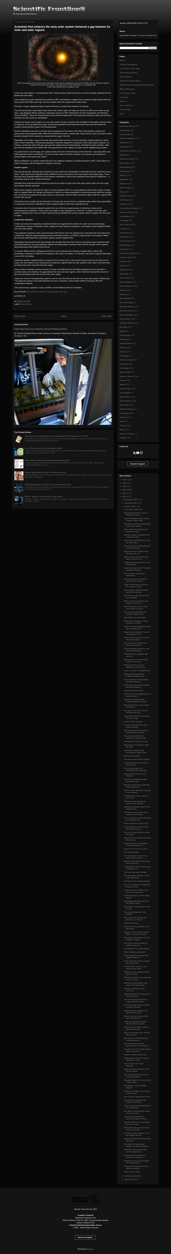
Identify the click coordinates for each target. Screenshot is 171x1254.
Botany (122, 192)
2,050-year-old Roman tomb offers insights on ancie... (135, 1023)
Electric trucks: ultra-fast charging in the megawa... (137, 791)
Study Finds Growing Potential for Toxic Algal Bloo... (137, 1107)
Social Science (125, 397)
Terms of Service (126, 105)
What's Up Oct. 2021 (132, 1172)
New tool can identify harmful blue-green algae (135, 780)
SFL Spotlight (125, 393)
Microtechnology (126, 302)
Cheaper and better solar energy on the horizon (137, 1092)
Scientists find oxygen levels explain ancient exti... (135, 1101)
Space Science (26, 304)
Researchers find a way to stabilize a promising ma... (135, 666)
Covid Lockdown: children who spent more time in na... (136, 891)
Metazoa (123, 294)
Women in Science (127, 434)
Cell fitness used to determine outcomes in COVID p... (135, 813)
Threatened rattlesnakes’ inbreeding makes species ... (136, 1118)
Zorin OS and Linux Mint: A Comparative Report (43, 448)
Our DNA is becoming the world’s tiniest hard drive (137, 1112)
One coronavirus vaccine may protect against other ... (135, 857)
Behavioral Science (127, 159)
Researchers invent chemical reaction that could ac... (135, 580)
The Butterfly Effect (131, 852)
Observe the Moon (131, 923)
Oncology (123, 327)
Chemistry (124, 204)
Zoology (123, 438)
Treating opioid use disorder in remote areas (136, 764)
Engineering (124, 233)
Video (122, 421)
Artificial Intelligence (127, 138)
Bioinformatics (125, 171)
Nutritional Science (127, 323)
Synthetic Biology (126, 409)
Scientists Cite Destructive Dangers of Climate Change (136, 1145)
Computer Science (127, 212)
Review (122, 384)
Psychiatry (124, 364)
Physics (123, 352)
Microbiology (125, 298)
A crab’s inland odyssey (133, 722)
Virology (123, 425)
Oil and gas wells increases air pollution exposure (136, 944)
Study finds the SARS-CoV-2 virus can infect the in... (137, 541)
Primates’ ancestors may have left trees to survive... (137, 978)
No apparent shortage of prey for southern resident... (137, 939)
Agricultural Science (127, 126)
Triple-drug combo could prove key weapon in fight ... (136, 585)
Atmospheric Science (128, 151)
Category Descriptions (128, 64)
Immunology (124, 278)
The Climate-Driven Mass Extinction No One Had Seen (136, 1045)
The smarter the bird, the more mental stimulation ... (136, 1076)
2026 (124, 480)
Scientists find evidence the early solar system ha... (137, 862)
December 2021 (131, 500)
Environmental (125, 241)
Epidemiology (125, 245)
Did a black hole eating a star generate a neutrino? (135, 919)
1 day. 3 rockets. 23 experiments (137, 671)
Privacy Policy (125, 110)
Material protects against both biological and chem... (135, 1012)
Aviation (123, 155)
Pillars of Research (127, 89)
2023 (124, 490)
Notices (122, 60)
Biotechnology (125, 188)
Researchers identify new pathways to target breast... (135, 737)
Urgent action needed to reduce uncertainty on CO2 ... (136, 633)
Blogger (90, 1249)
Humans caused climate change (136, 759)
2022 (124, 493)
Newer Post (19, 316)
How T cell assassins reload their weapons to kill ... (137, 886)
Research (123, 380)
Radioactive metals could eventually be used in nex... (135, 751)
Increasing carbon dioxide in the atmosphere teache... (136, 1134)
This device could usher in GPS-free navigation (136, 596)
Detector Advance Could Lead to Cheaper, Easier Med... (137, 519)
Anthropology (125, 130)
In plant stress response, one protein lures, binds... (135, 967)
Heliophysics (124, 270)
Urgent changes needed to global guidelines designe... (137, 569)
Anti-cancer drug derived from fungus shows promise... (136, 1000)
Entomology (124, 237)
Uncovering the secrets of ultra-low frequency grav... (136, 828)
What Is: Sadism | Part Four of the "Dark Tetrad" (44, 497)
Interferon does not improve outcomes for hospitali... (135, 802)
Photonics (123, 348)
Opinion (123, 331)
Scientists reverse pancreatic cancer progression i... (135, 1151)
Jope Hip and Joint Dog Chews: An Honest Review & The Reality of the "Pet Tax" (56, 436)
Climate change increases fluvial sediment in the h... (136, 536)
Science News (125, 389)
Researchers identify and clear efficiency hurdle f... (136, 1167)
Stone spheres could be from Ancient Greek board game (47, 460)
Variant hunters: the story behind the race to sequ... (137, 1123)
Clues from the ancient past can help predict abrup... (136, 639)
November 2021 (131, 503)
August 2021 (129, 1179)
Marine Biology (125, 282)
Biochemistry (125, 163)
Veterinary (124, 417)
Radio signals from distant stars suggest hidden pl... (136, 956)
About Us (123, 101)
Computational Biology (128, 208)
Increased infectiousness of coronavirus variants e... (135, 1156)
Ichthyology (124, 274)
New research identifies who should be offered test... (135, 613)
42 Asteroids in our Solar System (137, 949)
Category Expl (125, 196)
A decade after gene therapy (135, 872)
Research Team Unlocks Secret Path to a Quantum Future (136, 933)
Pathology (123, 339)
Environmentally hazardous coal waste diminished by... (136, 650)
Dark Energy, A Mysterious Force (137, 1097)
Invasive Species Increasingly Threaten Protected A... (135, 844)
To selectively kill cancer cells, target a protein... (135, 726)
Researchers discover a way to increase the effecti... (136, 622)
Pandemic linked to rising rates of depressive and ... (137, 995)
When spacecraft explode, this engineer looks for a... (136, 602)
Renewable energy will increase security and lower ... (136, 1129)
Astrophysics (125, 147)
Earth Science (125, 225)
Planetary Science (127, 360)
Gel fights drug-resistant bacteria (137, 881)
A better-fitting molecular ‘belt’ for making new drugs (45, 472)
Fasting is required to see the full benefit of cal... (137, 808)
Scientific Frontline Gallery (130, 81)
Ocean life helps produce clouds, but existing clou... (137, 962)
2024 (124, 486)
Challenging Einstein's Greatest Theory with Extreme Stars (48, 484)
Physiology (124, 356)
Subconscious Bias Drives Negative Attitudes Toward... (136, 700)
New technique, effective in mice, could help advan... (137, 877)
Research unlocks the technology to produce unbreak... (137, 525)
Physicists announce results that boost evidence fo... (136, 786)
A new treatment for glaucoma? (136, 823)
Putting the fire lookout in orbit (136, 741)
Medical (123, 290)
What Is (123, 430)
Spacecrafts (124, 405)
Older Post (107, 316)
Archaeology (124, 134)
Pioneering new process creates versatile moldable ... (136, 686)
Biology (122, 175)
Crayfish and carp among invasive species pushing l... (137, 1050)
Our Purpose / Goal (127, 93)
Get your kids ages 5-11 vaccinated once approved (135, 769)
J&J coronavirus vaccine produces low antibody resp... (137, 819)
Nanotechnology (126, 315)
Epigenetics (124, 249)
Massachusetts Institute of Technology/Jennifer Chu (46, 292)
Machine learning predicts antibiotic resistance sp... (134, 675)
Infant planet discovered (133, 691)
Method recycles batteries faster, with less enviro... (137, 973)
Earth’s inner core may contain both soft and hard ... (136, 1017)
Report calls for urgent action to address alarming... (136, 1028)
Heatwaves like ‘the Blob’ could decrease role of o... (136, 552)
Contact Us (124, 97)
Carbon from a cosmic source (135, 849)
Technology (124, 413)
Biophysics (124, 184)
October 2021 (130, 506)
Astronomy (124, 143)
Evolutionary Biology (128, 253)
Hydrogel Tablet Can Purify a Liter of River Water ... (137, 1081)
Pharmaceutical (126, 343)
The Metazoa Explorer (128, 73)
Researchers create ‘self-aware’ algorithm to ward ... (136, 1059)
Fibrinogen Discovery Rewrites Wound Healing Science (40, 329)
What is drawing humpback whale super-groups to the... (137, 627)
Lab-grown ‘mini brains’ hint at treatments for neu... (136, 712)
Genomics (124, 266)
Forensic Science (126, 257)
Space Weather (126, 77)
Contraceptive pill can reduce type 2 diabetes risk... (137, 868)
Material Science (126, 286)
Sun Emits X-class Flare (133, 509)
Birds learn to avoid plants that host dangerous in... (136, 1039)
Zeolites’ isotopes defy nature (135, 1055)
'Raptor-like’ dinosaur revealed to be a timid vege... (137, 717)
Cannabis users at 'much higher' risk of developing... (136, 1162)
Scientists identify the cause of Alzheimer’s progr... (136, 514)
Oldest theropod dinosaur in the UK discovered (136, 1070)
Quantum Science (127, 376)
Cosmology (124, 220)
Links (122, 114)
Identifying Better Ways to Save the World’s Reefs (136, 902)
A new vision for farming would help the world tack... (136, 681)
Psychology (124, 368)
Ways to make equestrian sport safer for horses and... (136, 558)
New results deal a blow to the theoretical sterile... (136, 530)
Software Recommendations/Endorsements (137, 85)
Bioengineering (125, 167)
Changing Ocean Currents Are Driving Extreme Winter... (136, 731)
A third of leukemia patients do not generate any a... (137, 695)
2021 (124, 497)
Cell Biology (124, 200)
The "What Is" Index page (130, 69)
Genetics (123, 261)
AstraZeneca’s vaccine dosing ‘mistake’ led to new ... (136, 661)
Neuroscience (125, 319)
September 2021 (131, 1176)
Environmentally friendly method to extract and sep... (136, 1006)
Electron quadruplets (132, 756)
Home (63, 316)
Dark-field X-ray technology (134, 617)
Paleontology (125, 335)
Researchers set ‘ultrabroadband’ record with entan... (137, 547)
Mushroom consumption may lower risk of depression (135, 984)
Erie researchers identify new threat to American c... (135, 644)
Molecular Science (127, 311)
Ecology (123, 229)
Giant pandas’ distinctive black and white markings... (136, 591)
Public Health (125, 372)
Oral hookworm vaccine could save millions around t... (135, 607)
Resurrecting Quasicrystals (134, 952)
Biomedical (124, 179)
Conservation (125, 216)
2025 (124, 483)
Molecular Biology (127, 307)
